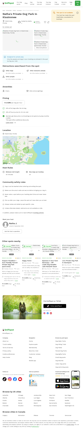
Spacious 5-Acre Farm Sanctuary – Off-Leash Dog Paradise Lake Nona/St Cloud (50, 263)
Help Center (6, 357)
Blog (26, 3)
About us (5, 341)
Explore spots (33, 344)
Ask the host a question (12, 231)
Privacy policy (7, 351)
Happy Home (26, 261)
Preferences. (35, 426)
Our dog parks (19, 3)
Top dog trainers (48, 3)
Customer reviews (34, 354)
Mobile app (32, 360)
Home (31, 341)
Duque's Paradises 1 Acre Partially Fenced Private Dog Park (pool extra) (9, 263)
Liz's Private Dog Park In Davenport (70, 261)
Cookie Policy (70, 424)
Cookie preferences (9, 354)
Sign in (71, 3)
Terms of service (8, 347)
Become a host (64, 3)
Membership (33, 347)
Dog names (32, 3)
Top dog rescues (39, 3)
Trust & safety (7, 344)
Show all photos (41, 47)
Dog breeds (57, 3)
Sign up (77, 3)
